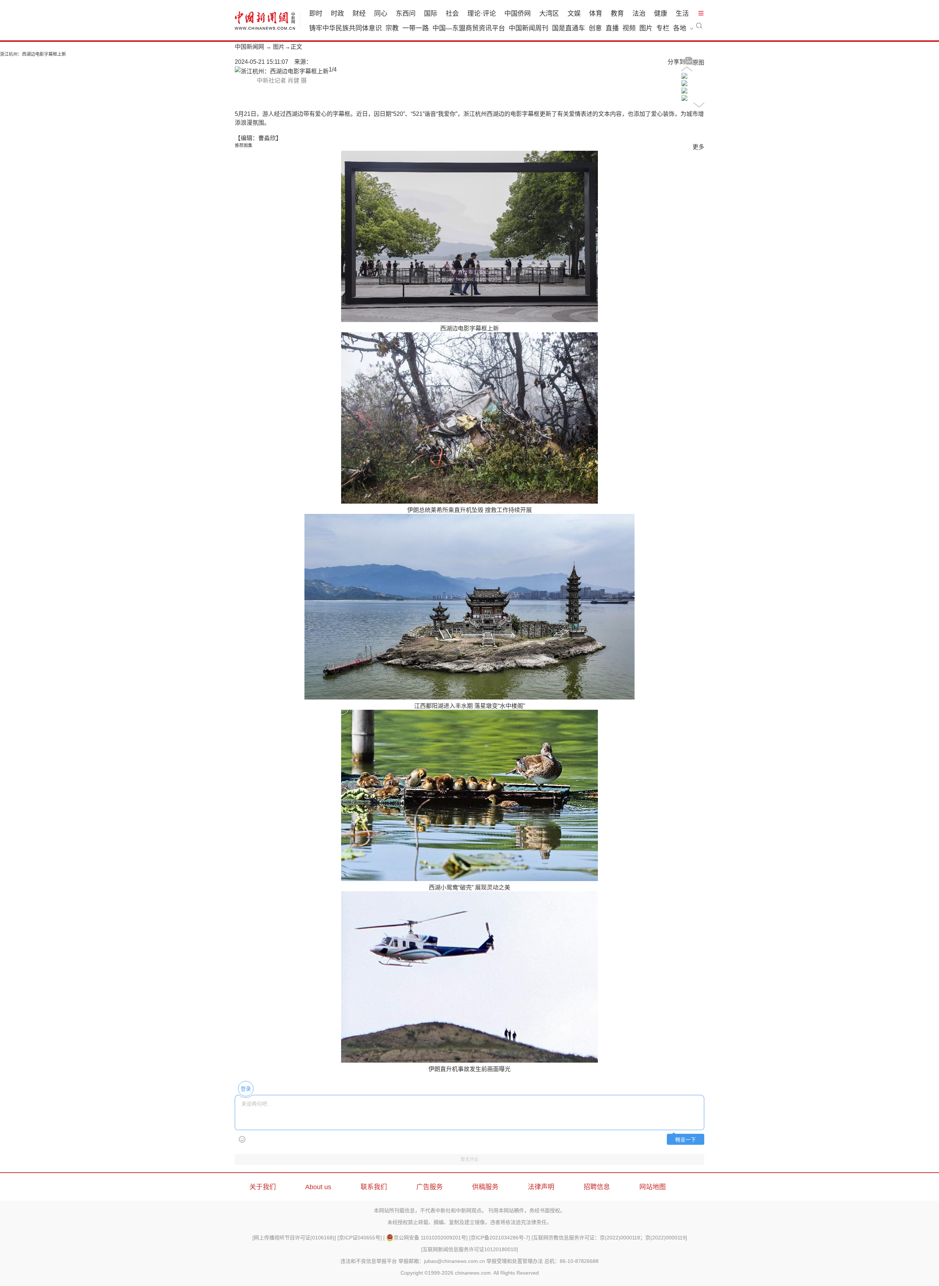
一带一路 (415, 28)
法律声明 (541, 1187)
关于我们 (262, 1187)
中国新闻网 (249, 47)
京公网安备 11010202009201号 (430, 1238)
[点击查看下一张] (282, 71)
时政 (337, 13)
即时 (315, 13)
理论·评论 (481, 13)
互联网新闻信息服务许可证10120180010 (469, 1249)
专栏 (662, 28)
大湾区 (549, 13)
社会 (452, 13)
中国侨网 (517, 13)
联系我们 (374, 1187)
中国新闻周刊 (528, 28)
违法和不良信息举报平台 (368, 1261)
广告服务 (429, 1187)
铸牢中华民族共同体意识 (345, 28)
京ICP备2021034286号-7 (500, 1238)
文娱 (574, 13)
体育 (595, 13)
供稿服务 (485, 1187)
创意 (595, 28)
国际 (430, 13)
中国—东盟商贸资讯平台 (468, 28)
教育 (617, 13)
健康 (660, 13)
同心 (380, 13)
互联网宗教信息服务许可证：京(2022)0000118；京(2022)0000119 (609, 1238)
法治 (639, 13)
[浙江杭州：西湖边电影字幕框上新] (684, 77)
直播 (612, 28)
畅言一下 (685, 1140)
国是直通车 (568, 28)
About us (318, 1187)
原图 (698, 62)
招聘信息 (597, 1187)
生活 (682, 13)
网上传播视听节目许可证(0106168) (294, 1238)
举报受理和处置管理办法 (514, 1261)
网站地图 (652, 1187)
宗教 (392, 28)
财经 (359, 13)
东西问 (406, 13)
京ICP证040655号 (359, 1238)
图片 (646, 28)
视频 (629, 28)
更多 (698, 147)
